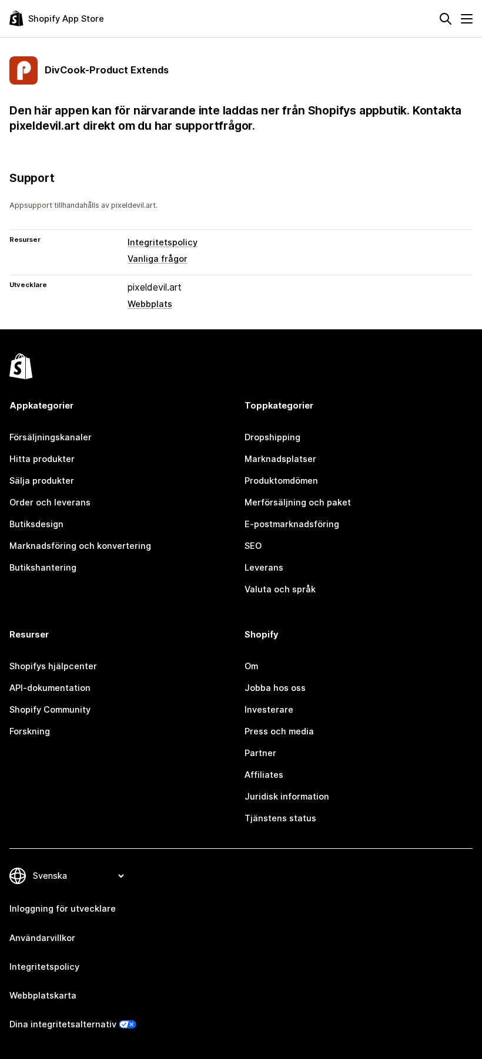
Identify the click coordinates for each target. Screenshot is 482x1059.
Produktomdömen (281, 480)
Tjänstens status (280, 818)
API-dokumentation (50, 688)
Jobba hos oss (275, 688)
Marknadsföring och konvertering (80, 546)
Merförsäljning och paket (298, 502)
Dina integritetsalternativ (62, 1024)
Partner (260, 753)
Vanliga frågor (158, 259)
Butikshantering (42, 567)
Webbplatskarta (42, 995)
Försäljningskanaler (50, 437)
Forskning (29, 731)
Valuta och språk (280, 589)
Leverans (264, 567)
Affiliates (264, 775)
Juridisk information (287, 796)
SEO (253, 546)
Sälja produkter (41, 480)
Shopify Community (50, 709)
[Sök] (445, 19)
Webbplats (150, 304)
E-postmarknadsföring (292, 524)
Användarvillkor (42, 938)
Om (251, 666)
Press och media (279, 731)
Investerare (269, 709)
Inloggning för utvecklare (62, 908)
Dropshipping (272, 437)
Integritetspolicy (163, 242)
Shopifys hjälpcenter (53, 666)
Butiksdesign (36, 524)
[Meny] (467, 19)
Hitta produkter (42, 459)
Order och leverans (50, 502)
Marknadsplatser (280, 459)
